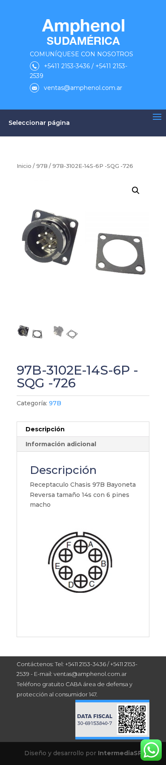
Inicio (24, 166)
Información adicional (61, 444)
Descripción (45, 429)
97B (42, 166)
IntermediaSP (120, 753)
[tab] (83, 429)
